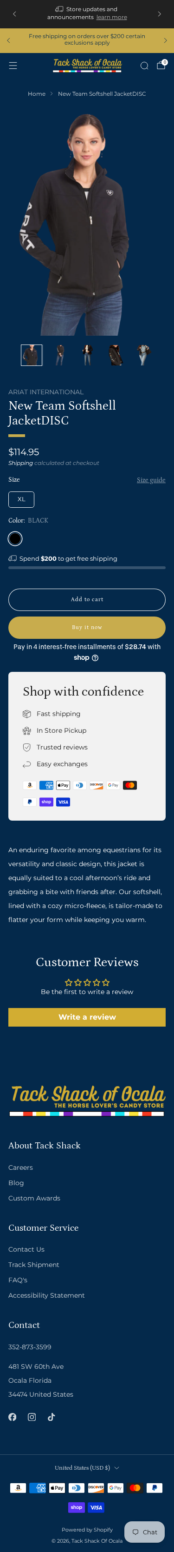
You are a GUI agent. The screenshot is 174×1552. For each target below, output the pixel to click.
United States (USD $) (82, 1468)
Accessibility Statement (46, 1295)
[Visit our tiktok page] (51, 1416)
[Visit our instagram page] (31, 1416)
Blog (16, 1183)
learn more (112, 16)
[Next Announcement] (159, 14)
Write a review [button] (87, 1017)
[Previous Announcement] (14, 14)
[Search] (144, 65)
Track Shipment (33, 1264)
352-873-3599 (30, 1347)
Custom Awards (34, 1198)
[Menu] (13, 65)
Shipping (20, 462)
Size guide (151, 480)
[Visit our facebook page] (12, 1416)
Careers (20, 1167)
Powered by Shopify (87, 1529)
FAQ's (17, 1280)
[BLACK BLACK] (15, 538)
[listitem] (87, 14)
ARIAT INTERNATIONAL (46, 392)
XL (22, 499)
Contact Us (26, 1249)
